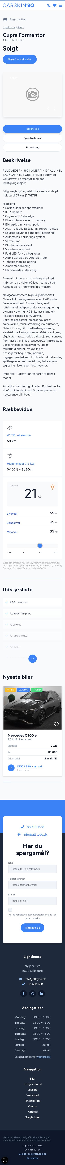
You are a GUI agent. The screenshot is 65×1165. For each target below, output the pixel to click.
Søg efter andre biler (19, 59)
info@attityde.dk (35, 834)
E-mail (11, 894)
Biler (20, 27)
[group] (32, 94)
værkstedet (43, 1056)
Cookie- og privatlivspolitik (32, 1154)
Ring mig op (32, 927)
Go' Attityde (32, 1158)
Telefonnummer (16, 878)
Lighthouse (9, 27)
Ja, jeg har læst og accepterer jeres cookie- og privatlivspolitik (32, 916)
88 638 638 (35, 827)
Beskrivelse (32, 128)
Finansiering (32, 147)
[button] (48, 108)
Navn (11, 863)
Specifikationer (32, 138)
